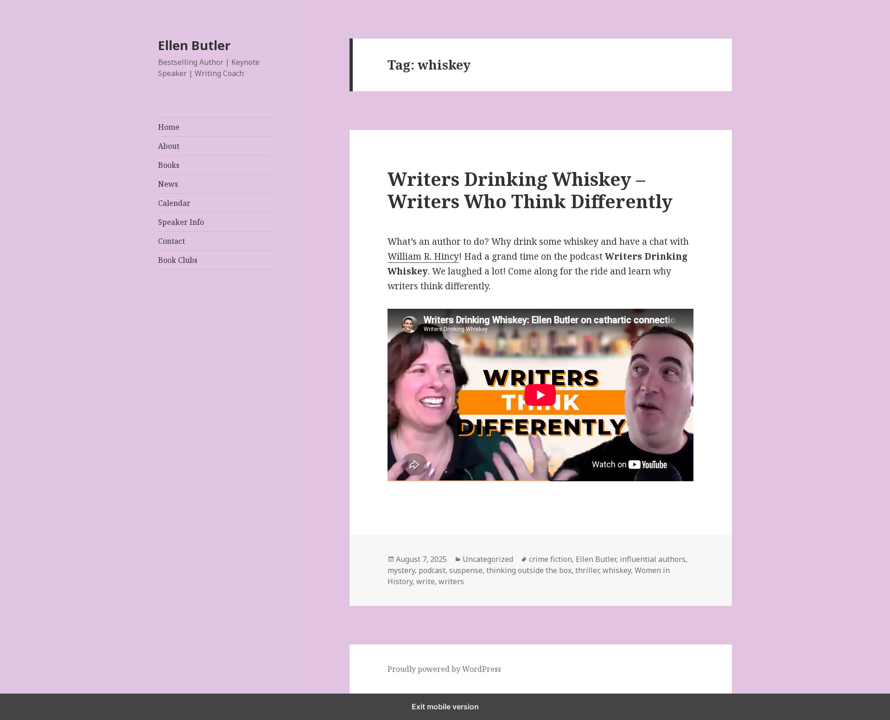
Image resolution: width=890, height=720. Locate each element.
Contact (171, 241)
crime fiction (550, 559)
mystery (401, 570)
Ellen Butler (194, 45)
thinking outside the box (529, 570)
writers (451, 581)
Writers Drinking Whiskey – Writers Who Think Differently (530, 189)
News (168, 184)
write (425, 581)
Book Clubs (177, 260)
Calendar (174, 203)
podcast (432, 570)
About (168, 146)
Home (168, 127)
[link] (423, 256)
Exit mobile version (445, 706)
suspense (466, 570)
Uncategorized (488, 559)
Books (168, 165)
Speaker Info (181, 222)
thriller (587, 570)
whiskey (617, 570)
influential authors (653, 559)
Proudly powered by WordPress (444, 669)
